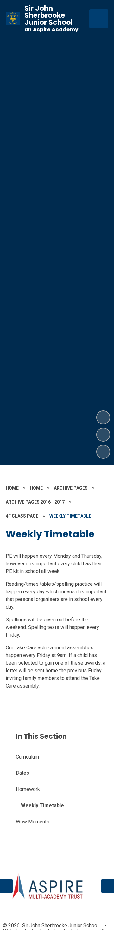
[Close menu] (98, 18)
